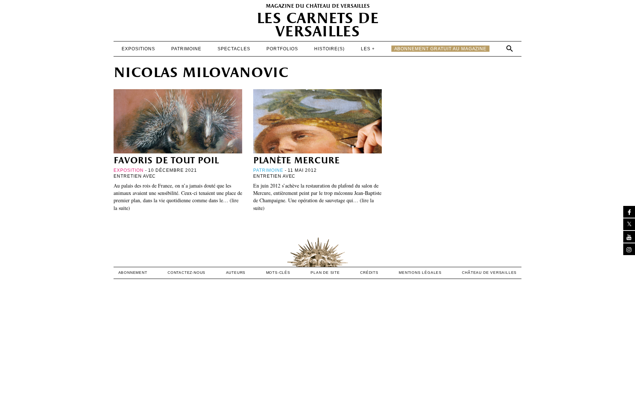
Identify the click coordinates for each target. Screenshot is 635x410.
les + (368, 49)
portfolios (282, 49)
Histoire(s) (329, 49)
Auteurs (236, 273)
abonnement (132, 273)
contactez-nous (186, 273)
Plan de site (325, 273)
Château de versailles (489, 273)
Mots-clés (278, 273)
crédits (369, 273)
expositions (138, 49)
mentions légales (420, 273)
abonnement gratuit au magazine (440, 48)
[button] (509, 48)
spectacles (234, 49)
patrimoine (186, 49)
